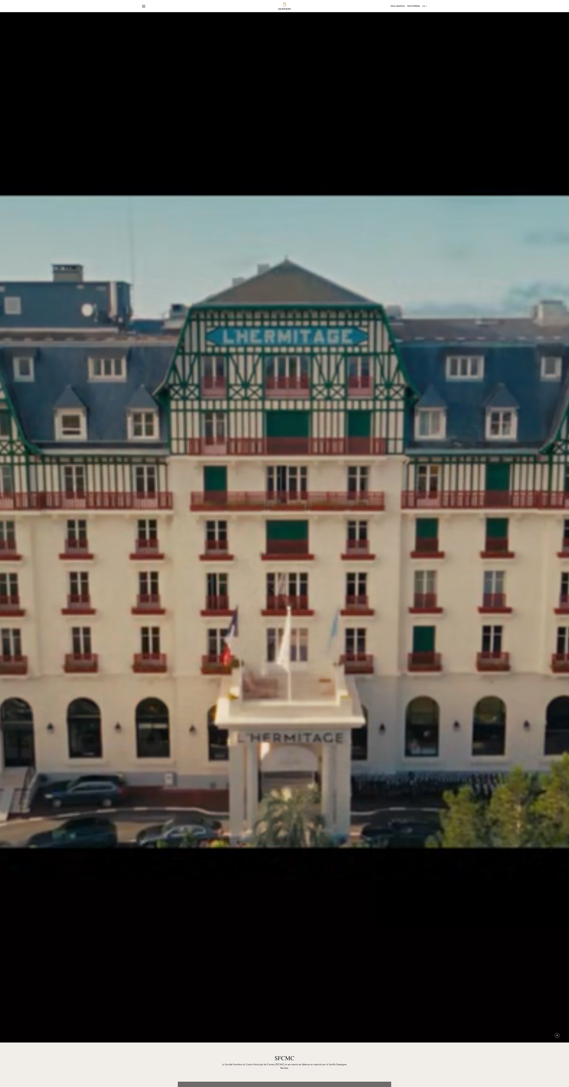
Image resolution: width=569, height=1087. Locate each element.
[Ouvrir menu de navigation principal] (144, 6)
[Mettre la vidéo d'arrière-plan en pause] (557, 1035)
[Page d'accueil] (285, 6)
